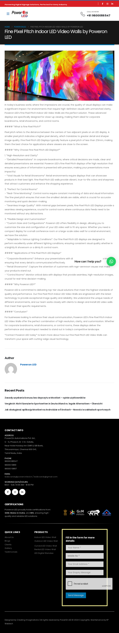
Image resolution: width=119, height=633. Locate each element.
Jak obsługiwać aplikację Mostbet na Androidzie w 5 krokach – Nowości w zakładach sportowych (57, 409)
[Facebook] (103, 4)
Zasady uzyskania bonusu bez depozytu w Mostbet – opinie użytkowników (45, 397)
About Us (9, 537)
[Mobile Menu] (8, 13)
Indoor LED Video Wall (45, 537)
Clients (8, 544)
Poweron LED (28, 364)
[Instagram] (107, 4)
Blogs (7, 540)
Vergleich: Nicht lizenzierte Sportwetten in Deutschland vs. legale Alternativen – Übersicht (53, 403)
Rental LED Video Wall (45, 549)
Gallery (8, 548)
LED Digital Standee (43, 553)
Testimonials (11, 551)
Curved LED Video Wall (45, 545)
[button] (111, 261)
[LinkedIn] (112, 4)
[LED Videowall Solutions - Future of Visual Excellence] (20, 14)
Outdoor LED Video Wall (46, 541)
